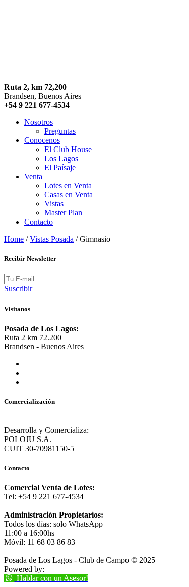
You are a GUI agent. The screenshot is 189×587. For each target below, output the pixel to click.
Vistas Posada (52, 239)
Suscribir (18, 288)
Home (14, 239)
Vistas (54, 203)
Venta (33, 176)
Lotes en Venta (68, 185)
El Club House (68, 149)
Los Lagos (61, 158)
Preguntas (60, 131)
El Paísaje (60, 167)
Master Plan (63, 212)
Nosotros (38, 122)
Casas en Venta (68, 194)
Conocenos (42, 140)
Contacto (38, 221)
